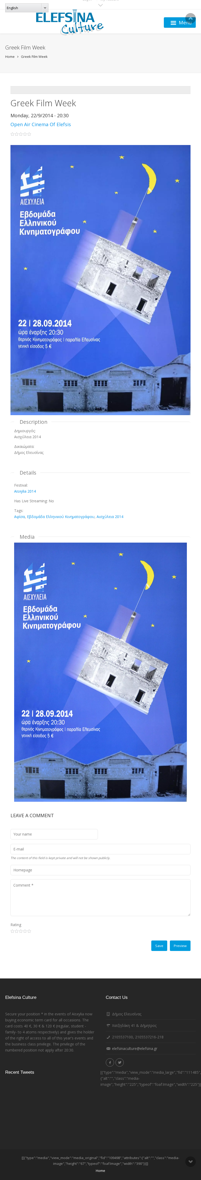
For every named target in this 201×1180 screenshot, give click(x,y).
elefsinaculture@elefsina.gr (134, 1048)
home (100, 1170)
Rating (15, 924)
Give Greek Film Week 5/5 (29, 931)
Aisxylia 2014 (25, 491)
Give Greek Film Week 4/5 (25, 931)
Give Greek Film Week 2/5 (17, 931)
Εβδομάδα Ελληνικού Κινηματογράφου (60, 516)
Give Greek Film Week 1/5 (12, 931)
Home (10, 56)
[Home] (70, 22)
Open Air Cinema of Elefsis (40, 124)
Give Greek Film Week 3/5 (21, 931)
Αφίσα (19, 516)
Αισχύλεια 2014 (110, 516)
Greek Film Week (34, 56)
